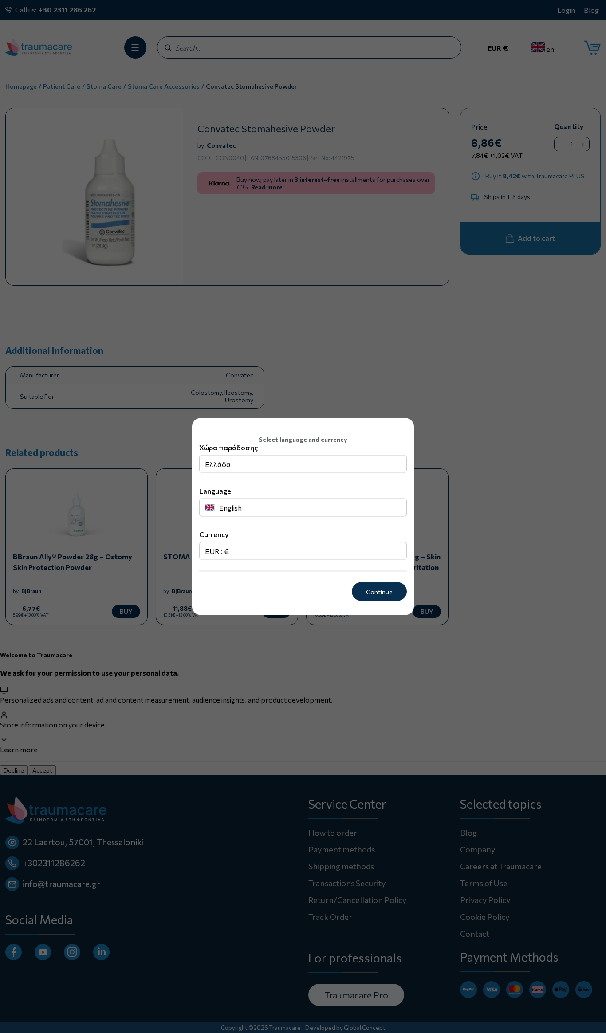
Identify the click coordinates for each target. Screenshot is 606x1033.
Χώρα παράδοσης (228, 447)
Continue (379, 591)
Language (215, 490)
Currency (213, 534)
